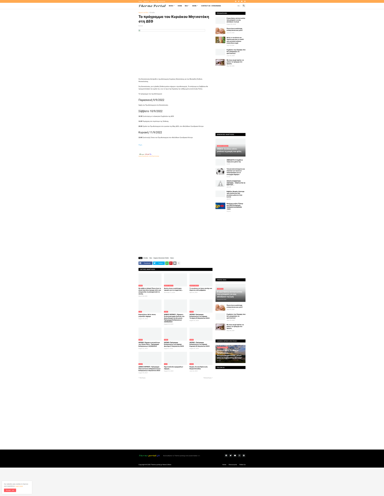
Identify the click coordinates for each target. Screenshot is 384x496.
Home (140, 1)
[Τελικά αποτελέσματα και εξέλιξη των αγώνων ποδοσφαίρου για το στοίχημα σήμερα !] (220, 171)
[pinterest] (245, 1)
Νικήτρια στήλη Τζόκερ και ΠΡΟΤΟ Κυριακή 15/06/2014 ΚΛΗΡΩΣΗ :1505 (235, 206)
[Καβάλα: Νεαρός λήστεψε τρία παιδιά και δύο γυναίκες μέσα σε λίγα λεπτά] (220, 194)
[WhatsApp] (167, 263)
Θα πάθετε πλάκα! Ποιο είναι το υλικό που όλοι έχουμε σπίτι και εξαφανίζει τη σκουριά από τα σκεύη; (149, 291)
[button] (239, 6)
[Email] (174, 263)
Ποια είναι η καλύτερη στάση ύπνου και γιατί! (235, 29)
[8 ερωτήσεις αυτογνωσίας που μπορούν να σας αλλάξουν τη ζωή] (220, 20)
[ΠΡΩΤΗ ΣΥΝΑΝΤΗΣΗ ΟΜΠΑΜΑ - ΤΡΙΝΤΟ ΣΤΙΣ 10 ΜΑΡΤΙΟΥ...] (220, 183)
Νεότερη (142, 378)
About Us (146, 1)
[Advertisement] (175, 183)
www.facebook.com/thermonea (148, 156)
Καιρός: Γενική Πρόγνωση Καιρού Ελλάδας (199, 367)
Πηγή (140, 145)
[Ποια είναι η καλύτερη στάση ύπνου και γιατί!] (220, 31)
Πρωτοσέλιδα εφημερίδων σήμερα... (173, 367)
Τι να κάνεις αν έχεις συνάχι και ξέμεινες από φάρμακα (201, 289)
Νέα (151, 258)
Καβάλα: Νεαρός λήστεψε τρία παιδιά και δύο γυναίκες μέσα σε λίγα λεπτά (235, 194)
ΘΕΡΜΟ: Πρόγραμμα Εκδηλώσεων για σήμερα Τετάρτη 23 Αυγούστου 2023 (200, 316)
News (171, 6)
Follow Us (242, 464)
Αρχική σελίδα (143, 12)
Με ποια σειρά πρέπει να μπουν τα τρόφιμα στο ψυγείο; (235, 61)
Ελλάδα (152, 12)
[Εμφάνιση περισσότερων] (178, 263)
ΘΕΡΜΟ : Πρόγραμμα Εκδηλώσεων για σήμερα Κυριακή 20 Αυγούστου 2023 (200, 344)
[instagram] (239, 455)
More (194, 6)
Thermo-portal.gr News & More (161, 464)
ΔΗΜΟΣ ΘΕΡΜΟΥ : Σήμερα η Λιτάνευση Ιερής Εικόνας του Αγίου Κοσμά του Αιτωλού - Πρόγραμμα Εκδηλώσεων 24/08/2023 (174, 318)
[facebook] (235, 1)
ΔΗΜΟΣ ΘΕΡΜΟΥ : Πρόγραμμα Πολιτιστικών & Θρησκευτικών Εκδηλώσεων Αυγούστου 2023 (149, 368)
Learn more (19, 486)
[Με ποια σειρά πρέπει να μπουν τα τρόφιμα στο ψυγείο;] (220, 62)
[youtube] (241, 1)
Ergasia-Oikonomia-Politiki (161, 258)
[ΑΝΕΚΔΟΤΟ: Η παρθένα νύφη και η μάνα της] (220, 162)
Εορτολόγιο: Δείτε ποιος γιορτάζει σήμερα (147, 315)
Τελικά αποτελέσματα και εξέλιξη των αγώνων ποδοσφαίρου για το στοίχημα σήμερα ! (236, 171)
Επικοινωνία (233, 464)
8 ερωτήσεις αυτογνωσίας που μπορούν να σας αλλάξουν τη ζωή (236, 20)
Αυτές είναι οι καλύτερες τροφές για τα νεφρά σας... (173, 289)
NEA (186, 6)
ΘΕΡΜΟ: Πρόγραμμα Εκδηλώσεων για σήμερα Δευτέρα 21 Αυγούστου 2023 (174, 344)
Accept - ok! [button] (10, 490)
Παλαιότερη (207, 378)
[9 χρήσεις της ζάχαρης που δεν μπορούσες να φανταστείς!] (220, 52)
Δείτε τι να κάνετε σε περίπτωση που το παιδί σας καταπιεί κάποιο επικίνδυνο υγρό (235, 40)
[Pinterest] (171, 263)
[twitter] (238, 1)
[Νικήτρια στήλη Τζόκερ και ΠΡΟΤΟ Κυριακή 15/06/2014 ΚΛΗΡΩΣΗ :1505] (220, 206)
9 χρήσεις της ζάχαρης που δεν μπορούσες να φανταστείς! (236, 51)
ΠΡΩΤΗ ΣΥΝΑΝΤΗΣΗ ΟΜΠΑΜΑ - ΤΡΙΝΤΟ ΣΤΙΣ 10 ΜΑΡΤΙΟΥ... (236, 182)
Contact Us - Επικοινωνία (157, 1)
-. (145, 154)
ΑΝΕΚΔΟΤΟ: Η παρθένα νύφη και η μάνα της (235, 161)
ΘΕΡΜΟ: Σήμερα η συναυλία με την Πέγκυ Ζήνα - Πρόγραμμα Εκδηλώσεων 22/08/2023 (149, 344)
